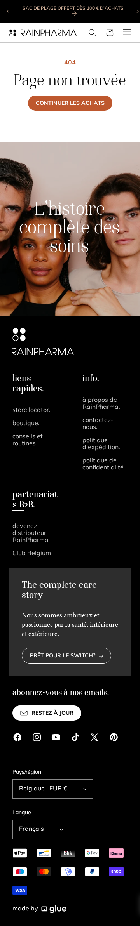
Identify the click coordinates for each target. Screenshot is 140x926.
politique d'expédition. (101, 444)
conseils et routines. (27, 440)
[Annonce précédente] (8, 11)
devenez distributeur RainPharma (30, 533)
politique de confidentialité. (103, 464)
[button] (92, 32)
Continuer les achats (70, 103)
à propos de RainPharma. (101, 403)
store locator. (31, 410)
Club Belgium (31, 554)
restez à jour (53, 713)
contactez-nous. (97, 424)
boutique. (26, 423)
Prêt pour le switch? (63, 656)
